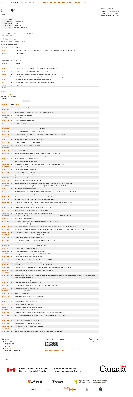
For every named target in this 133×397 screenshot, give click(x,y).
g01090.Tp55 (5, 264)
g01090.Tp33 (5, 199)
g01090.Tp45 (5, 235)
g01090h (4, 87)
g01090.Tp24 (5, 172)
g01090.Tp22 (5, 167)
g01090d (4, 77)
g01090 (4, 50)
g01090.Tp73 (5, 296)
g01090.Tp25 (5, 175)
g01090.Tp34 (5, 202)
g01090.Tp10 (5, 109)
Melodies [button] (61, 2)
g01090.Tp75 (5, 301)
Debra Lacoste (8, 341)
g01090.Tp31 (5, 194)
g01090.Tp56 (5, 267)
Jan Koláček (8, 348)
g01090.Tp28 (5, 183)
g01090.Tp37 (5, 210)
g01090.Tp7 (5, 288)
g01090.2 (4, 53)
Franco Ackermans (114, 11)
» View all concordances (7, 35)
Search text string (5, 98)
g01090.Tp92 (5, 320)
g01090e (4, 79)
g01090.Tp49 (5, 245)
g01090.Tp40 (5, 221)
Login (93, 341)
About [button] (45, 2)
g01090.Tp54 (5, 262)
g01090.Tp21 (5, 164)
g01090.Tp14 (5, 134)
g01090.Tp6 (5, 280)
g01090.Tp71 (5, 290)
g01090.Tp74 (5, 299)
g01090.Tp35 (5, 205)
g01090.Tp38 (5, 213)
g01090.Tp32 (5, 196)
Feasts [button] (77, 2)
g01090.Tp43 (5, 229)
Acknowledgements (9, 353)
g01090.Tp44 (5, 232)
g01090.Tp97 (5, 329)
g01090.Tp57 (5, 270)
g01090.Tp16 (5, 147)
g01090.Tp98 (5, 331)
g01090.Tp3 (5, 188)
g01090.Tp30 (5, 191)
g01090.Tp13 (5, 126)
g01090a (4, 68)
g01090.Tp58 (5, 273)
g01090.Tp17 (5, 150)
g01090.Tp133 (5, 128)
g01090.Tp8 (5, 310)
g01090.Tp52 (5, 256)
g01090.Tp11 (5, 118)
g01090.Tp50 (5, 251)
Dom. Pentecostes (18, 21)
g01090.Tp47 (5, 240)
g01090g (4, 85)
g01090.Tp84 (5, 315)
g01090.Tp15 (5, 137)
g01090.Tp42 (5, 226)
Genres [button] (69, 2)
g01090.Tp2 (5, 158)
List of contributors (9, 352)
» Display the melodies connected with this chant (13, 41)
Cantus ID (4, 104)
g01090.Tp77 (5, 307)
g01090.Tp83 (5, 312)
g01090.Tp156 (5, 142)
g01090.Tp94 (5, 326)
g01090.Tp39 (5, 215)
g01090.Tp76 (5, 304)
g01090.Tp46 (5, 237)
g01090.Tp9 (5, 318)
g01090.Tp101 (5, 112)
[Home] (10, 1)
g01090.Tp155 (5, 139)
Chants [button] (52, 2)
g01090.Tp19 (5, 156)
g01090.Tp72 (5, 293)
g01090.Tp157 (5, 145)
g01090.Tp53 (5, 259)
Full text (17, 104)
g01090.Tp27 (5, 180)
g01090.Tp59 (5, 275)
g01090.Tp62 (5, 285)
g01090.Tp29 (5, 186)
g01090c (4, 74)
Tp (14, 19)
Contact (84, 2)
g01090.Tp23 (5, 169)
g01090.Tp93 (5, 323)
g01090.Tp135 (5, 131)
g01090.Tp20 (5, 161)
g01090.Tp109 (5, 115)
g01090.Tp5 (5, 248)
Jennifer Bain (8, 345)
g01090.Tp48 (5, 243)
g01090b (4, 71)
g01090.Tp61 (5, 282)
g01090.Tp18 (5, 153)
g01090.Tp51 (5, 254)
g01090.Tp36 (5, 207)
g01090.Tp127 (5, 123)
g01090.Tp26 (5, 177)
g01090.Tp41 (5, 224)
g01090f (4, 82)
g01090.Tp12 (5, 120)
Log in (87, 30)
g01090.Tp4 (5, 218)
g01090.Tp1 (5, 107)
